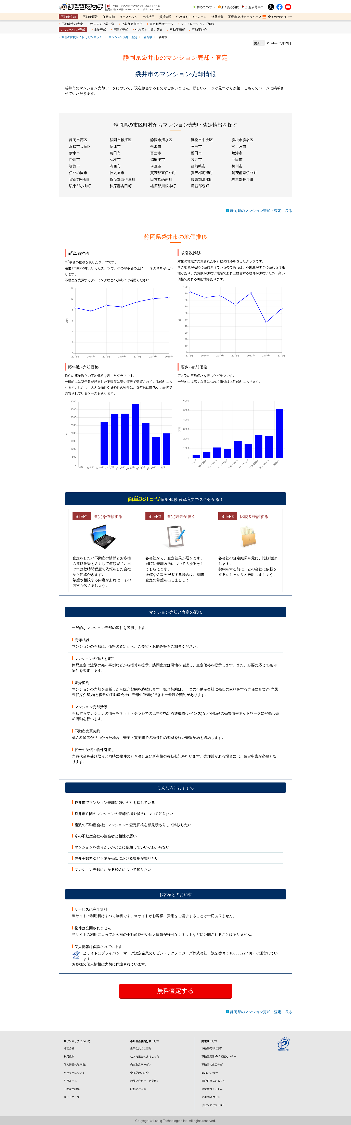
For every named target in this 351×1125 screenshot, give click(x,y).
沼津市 (115, 146)
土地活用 (148, 16)
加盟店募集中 (254, 7)
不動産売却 (68, 16)
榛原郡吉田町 (121, 185)
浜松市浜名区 (243, 139)
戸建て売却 (120, 29)
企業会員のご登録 (140, 1048)
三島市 (196, 146)
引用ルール (70, 1081)
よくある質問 (230, 7)
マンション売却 (74, 29)
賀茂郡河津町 (202, 172)
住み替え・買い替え (149, 29)
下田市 (237, 159)
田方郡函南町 (161, 179)
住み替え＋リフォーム (191, 16)
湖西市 (115, 166)
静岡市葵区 (78, 139)
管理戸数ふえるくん (213, 1081)
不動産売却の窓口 (212, 1048)
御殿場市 (157, 159)
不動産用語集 (72, 1089)
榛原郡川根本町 (163, 185)
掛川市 (74, 159)
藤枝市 (115, 159)
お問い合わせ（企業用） (144, 1081)
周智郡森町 (200, 185)
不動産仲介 (199, 29)
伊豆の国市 (78, 172)
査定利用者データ (162, 24)
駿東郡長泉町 (243, 179)
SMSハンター (210, 1072)
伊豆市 (155, 166)
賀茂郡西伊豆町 (122, 179)
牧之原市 (117, 172)
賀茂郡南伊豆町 (244, 172)
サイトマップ (72, 1097)
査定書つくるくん (212, 1089)
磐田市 (196, 152)
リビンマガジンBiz (213, 1105)
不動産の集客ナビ (212, 1064)
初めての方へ (206, 7)
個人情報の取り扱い (76, 1064)
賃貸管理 (165, 16)
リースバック (128, 16)
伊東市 (74, 152)
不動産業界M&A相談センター (219, 1056)
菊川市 (237, 166)
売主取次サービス (140, 1064)
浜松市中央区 (202, 139)
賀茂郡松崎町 (80, 179)
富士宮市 (239, 146)
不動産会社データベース (245, 16)
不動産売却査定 (72, 24)
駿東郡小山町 (80, 185)
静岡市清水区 (161, 139)
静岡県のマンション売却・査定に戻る (261, 210)
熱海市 (155, 146)
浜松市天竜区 (80, 146)
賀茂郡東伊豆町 (163, 172)
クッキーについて (74, 1072)
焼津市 (237, 152)
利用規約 (69, 1056)
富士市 (155, 152)
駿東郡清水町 (202, 179)
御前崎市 (198, 166)
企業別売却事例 (132, 24)
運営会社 (69, 1048)
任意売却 (109, 16)
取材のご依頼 (138, 1089)
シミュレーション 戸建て (198, 24)
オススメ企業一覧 (102, 24)
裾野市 (74, 166)
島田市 (115, 152)
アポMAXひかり (211, 1097)
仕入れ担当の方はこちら (144, 1056)
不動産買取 (90, 16)
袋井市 (196, 159)
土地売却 (100, 29)
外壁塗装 (217, 16)
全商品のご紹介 (139, 1072)
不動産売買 (177, 29)
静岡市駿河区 (121, 139)
